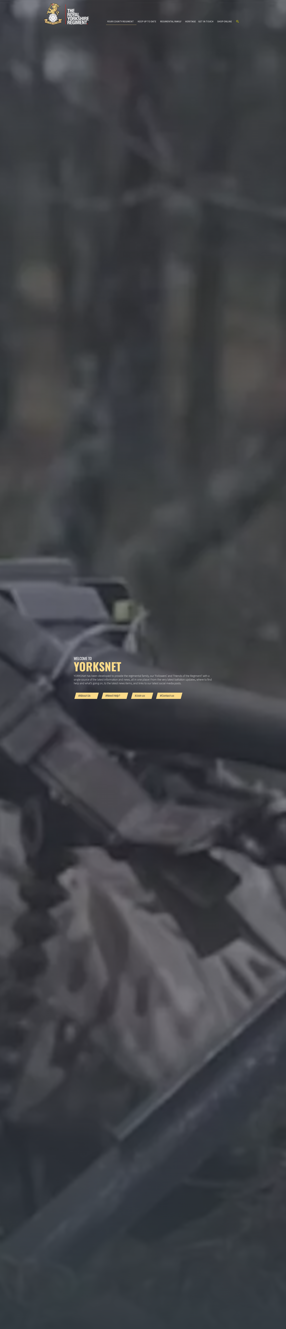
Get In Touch (205, 21)
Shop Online (224, 21)
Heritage (190, 21)
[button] (237, 21)
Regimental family (170, 21)
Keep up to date (147, 21)
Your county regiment (120, 21)
